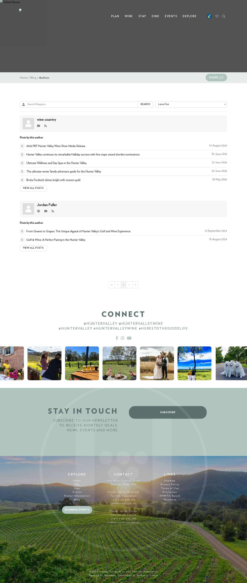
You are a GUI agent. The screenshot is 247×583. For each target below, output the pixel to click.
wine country (46, 119)
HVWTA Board (170, 496)
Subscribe (167, 412)
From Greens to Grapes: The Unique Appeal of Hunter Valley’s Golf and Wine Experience (78, 231)
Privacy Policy (170, 484)
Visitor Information (77, 496)
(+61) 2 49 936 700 (123, 518)
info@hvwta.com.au (123, 503)
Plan (115, 16)
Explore (190, 16)
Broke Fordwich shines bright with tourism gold (53, 180)
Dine (155, 16)
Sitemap (170, 480)
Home (24, 77)
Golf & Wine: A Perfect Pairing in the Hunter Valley (55, 239)
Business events (77, 510)
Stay (142, 16)
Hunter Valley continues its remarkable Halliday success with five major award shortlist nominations (83, 154)
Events (171, 16)
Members (170, 499)
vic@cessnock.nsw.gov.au (123, 522)
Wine (129, 16)
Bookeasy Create (147, 575)
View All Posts (33, 188)
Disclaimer (170, 492)
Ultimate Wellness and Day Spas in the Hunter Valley (56, 163)
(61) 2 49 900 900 (123, 499)
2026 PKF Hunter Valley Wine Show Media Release (55, 146)
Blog (33, 77)
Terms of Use (170, 488)
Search (145, 104)
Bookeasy (110, 575)
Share (213, 77)
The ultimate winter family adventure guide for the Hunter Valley (63, 171)
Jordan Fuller (47, 205)
